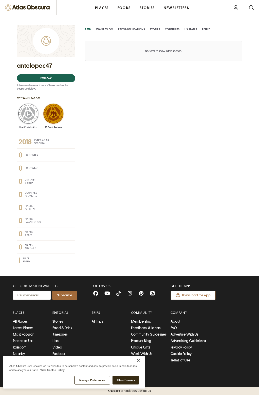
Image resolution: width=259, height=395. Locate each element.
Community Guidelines (149, 334)
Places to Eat (23, 340)
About (175, 321)
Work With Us (141, 353)
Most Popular (23, 334)
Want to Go (104, 29)
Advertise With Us (184, 334)
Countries (172, 29)
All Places (20, 321)
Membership (141, 321)
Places (19, 312)
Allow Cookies (126, 380)
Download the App (196, 295)
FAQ (174, 328)
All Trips (97, 321)
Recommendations (131, 29)
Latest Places (23, 328)
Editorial (60, 312)
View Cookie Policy (52, 370)
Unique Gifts (140, 347)
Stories (155, 29)
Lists (55, 340)
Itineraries (60, 334)
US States (191, 29)
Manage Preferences (92, 380)
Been (88, 29)
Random (20, 347)
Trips (96, 312)
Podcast (58, 353)
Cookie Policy (181, 353)
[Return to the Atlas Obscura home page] (28, 7)
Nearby (19, 353)
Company (179, 312)
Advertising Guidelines (188, 340)
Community (141, 312)
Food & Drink (62, 328)
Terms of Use (180, 360)
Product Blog (141, 340)
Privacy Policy (181, 347)
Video (57, 347)
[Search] (251, 7)
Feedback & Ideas (145, 328)
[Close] (138, 360)
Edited (206, 29)
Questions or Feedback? (129, 390)
